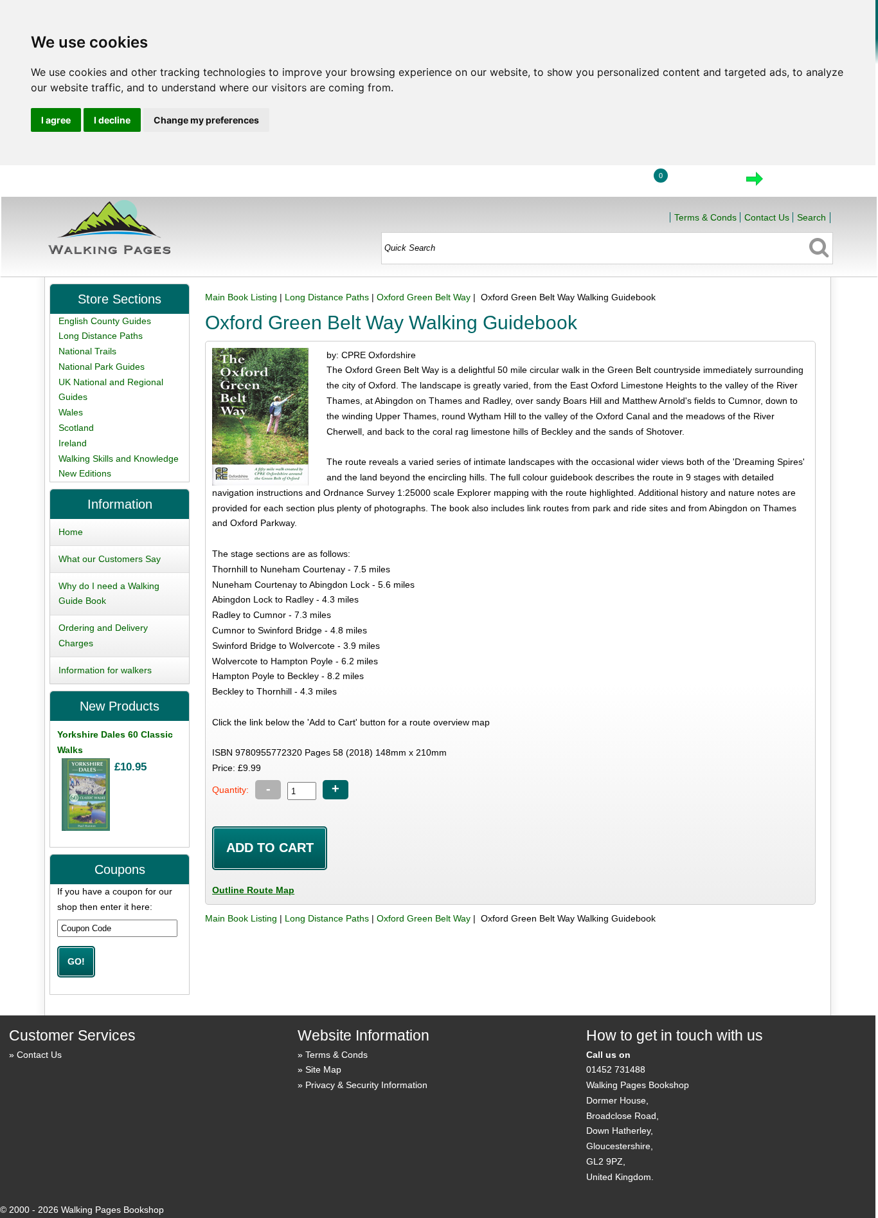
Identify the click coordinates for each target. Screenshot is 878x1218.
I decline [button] (112, 119)
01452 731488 (615, 1069)
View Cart (700, 182)
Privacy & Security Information (366, 1085)
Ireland (72, 443)
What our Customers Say (109, 559)
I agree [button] (56, 119)
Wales (70, 412)
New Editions (84, 473)
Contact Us (766, 217)
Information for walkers (105, 670)
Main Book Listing (241, 297)
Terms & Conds (705, 217)
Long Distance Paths (327, 297)
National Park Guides (101, 366)
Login (611, 182)
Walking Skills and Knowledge (118, 458)
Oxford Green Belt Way (423, 297)
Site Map (323, 1069)
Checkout (798, 182)
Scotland (76, 428)
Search (811, 217)
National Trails (87, 351)
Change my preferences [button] (206, 119)
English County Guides (104, 321)
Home (551, 182)
